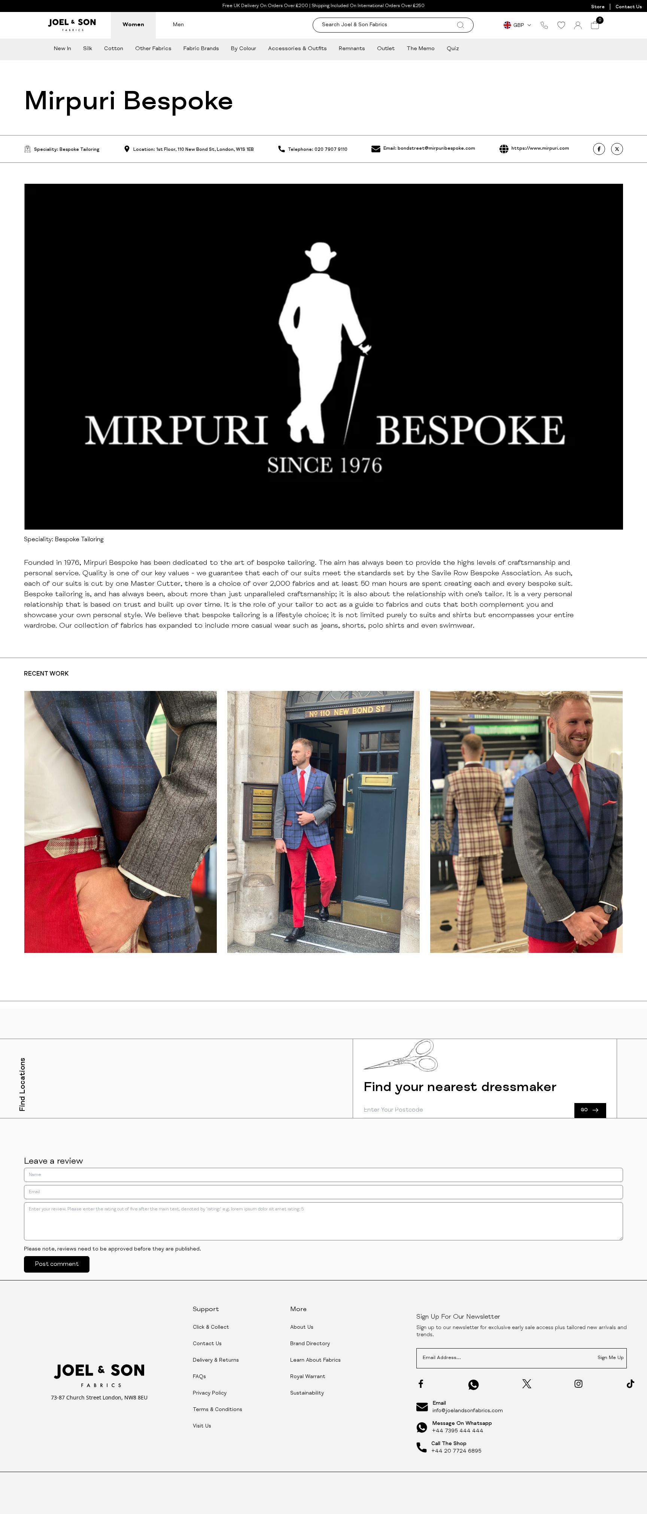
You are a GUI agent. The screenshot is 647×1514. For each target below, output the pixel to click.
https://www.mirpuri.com (540, 148)
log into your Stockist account (266, 1043)
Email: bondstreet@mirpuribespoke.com (429, 148)
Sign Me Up (611, 1358)
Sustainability (307, 1393)
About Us (301, 1327)
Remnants (352, 49)
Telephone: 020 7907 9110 (317, 149)
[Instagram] (578, 1383)
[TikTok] (630, 1383)
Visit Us (202, 1426)
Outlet (386, 49)
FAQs (199, 1377)
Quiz (453, 49)
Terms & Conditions (217, 1410)
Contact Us (629, 7)
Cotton (113, 49)
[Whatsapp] (473, 1384)
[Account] (578, 25)
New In (62, 49)
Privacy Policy (210, 1393)
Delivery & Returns (216, 1360)
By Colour (243, 49)
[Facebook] (420, 1383)
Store (598, 7)
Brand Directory (310, 1344)
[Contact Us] (544, 25)
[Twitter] (526, 1383)
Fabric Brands (201, 49)
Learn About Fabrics (315, 1360)
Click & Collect (211, 1327)
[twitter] (617, 149)
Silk (87, 49)
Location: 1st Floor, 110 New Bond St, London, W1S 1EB (193, 149)
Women (133, 25)
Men (178, 25)
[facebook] (599, 149)
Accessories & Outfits (297, 49)
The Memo (421, 49)
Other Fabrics (153, 49)
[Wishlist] (561, 25)
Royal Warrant (307, 1377)
